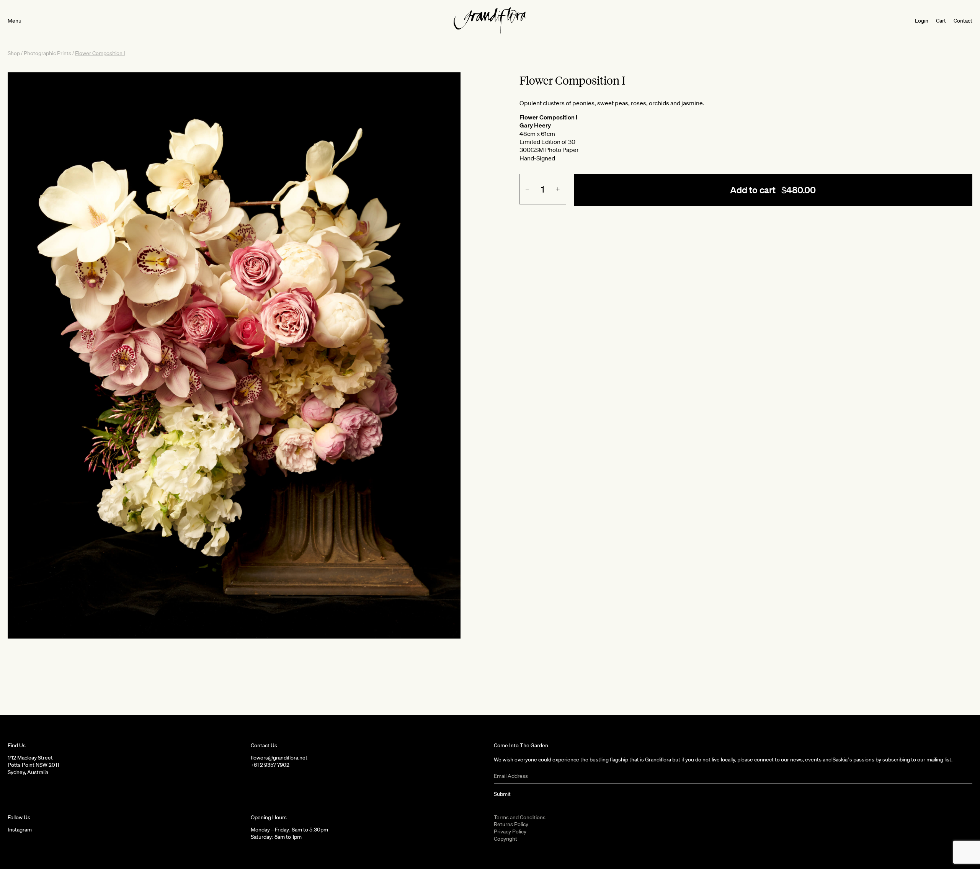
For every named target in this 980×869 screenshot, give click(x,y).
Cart (941, 20)
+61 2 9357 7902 (270, 764)
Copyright (505, 838)
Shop (14, 53)
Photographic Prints (47, 53)
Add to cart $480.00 (773, 189)
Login (921, 20)
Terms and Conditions (520, 817)
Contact (963, 20)
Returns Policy (511, 824)
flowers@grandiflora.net (279, 757)
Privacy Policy (510, 831)
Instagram (20, 829)
